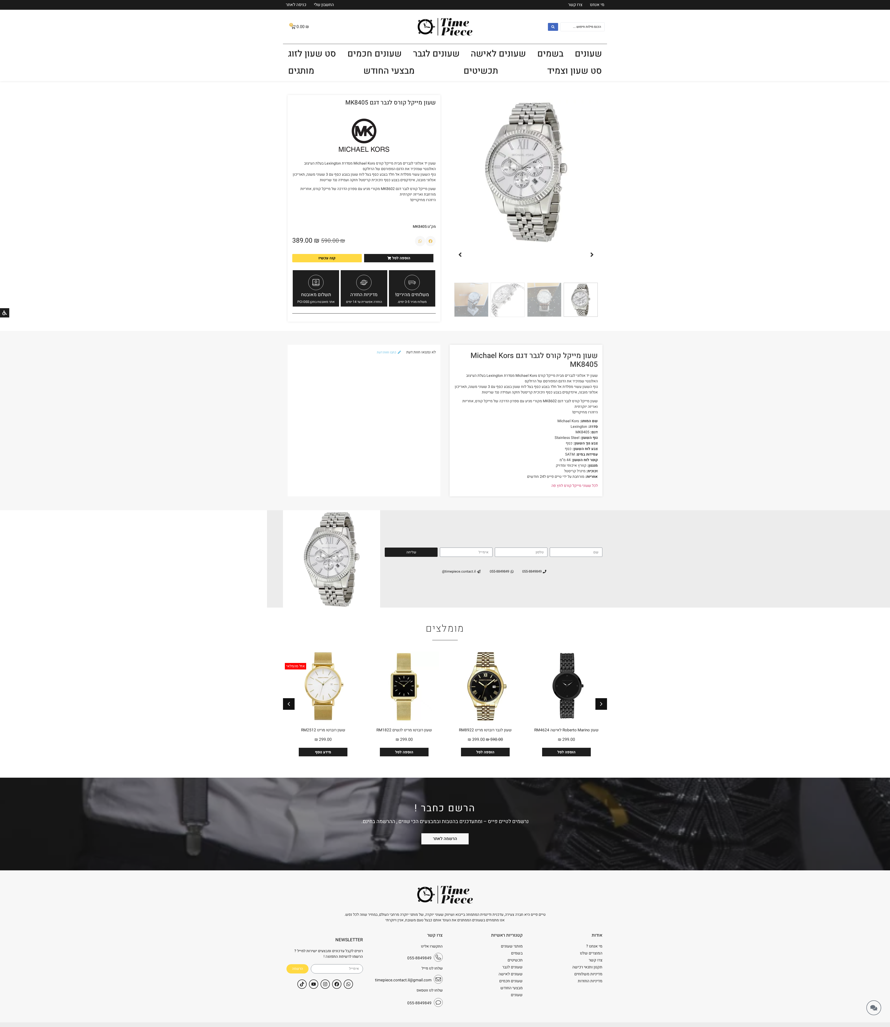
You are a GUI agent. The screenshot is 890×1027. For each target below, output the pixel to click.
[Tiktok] (302, 984)
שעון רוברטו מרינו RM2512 (323, 730)
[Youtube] (313, 984)
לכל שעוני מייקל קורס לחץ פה (574, 485)
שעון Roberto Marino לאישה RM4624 (566, 730)
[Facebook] (336, 984)
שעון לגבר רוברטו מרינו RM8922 (485, 730)
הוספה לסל (566, 752)
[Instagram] (325, 984)
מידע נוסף (323, 752)
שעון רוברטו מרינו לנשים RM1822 (404, 730)
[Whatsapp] (348, 984)
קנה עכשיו (326, 258)
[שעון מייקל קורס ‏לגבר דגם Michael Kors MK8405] (526, 171)
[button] (591, 254)
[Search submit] (553, 27)
